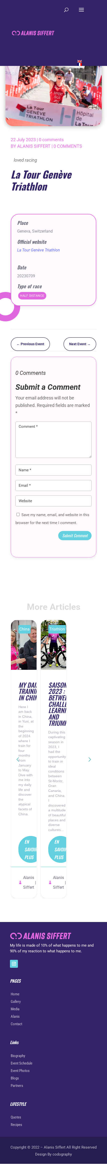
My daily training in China (30, 691)
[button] (89, 759)
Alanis (15, 1016)
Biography (18, 1056)
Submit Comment (75, 535)
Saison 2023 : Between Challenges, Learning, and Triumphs (64, 704)
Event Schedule (21, 1063)
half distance (32, 295)
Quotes (16, 1117)
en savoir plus (30, 849)
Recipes (16, 1124)
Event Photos (20, 1070)
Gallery (16, 1001)
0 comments (51, 139)
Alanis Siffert (34, 146)
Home (15, 994)
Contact (16, 1024)
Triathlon (57, 629)
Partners (17, 1085)
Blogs (15, 1078)
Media (15, 1009)
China (24, 629)
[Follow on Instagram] (14, 964)
